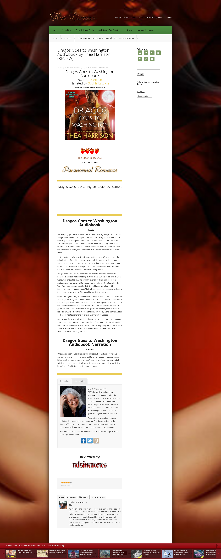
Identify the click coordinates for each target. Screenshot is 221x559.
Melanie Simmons (71, 67)
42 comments (103, 67)
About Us (65, 30)
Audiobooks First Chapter (109, 30)
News (169, 18)
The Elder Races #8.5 (90, 157)
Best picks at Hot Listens (125, 18)
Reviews (127, 30)
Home (54, 30)
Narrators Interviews (145, 30)
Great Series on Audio (85, 30)
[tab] (64, 381)
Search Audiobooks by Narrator (151, 18)
